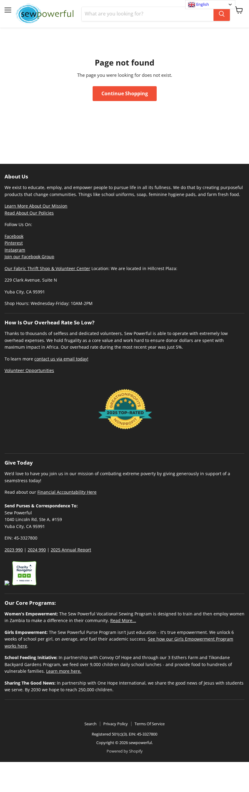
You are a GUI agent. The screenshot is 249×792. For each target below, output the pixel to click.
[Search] (221, 14)
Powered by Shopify (125, 751)
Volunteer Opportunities (29, 370)
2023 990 (14, 550)
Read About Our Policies (29, 213)
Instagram (15, 250)
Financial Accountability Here (67, 492)
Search (90, 723)
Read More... (123, 620)
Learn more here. (63, 671)
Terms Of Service (150, 723)
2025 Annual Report (71, 550)
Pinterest (14, 243)
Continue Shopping (124, 93)
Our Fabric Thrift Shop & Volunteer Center (47, 268)
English (202, 4)
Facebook (14, 236)
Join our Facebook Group (29, 256)
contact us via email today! (61, 359)
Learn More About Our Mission (36, 206)
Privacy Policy (115, 723)
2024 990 (37, 550)
